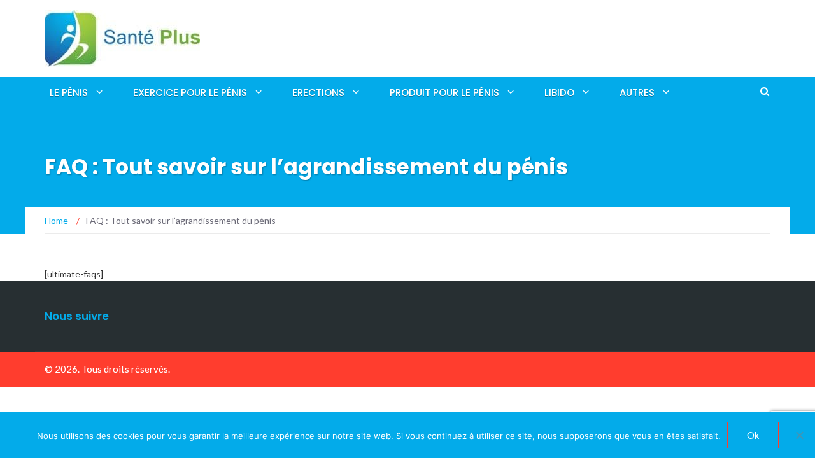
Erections (318, 92)
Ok (753, 435)
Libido (559, 92)
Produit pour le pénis (444, 92)
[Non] (799, 435)
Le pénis (69, 92)
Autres (637, 92)
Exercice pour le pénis (190, 92)
